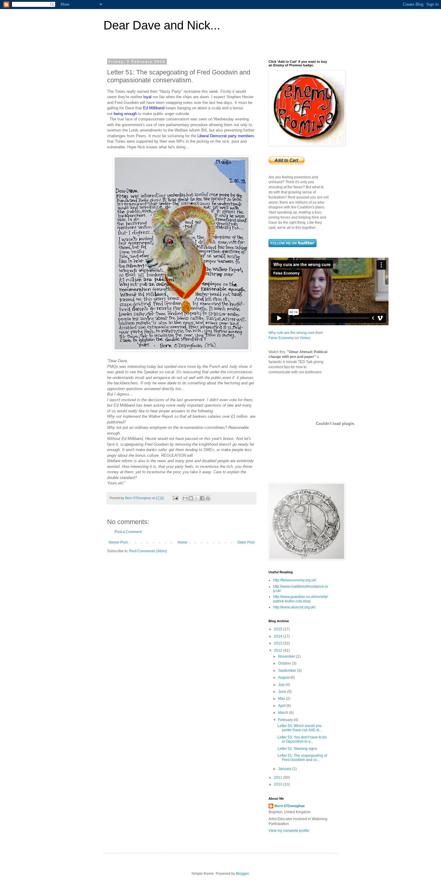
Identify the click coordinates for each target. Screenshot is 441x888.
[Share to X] (197, 498)
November (287, 656)
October (285, 663)
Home (183, 542)
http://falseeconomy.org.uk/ (294, 580)
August (284, 677)
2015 (278, 629)
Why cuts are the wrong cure (291, 333)
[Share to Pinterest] (208, 498)
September (287, 670)
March (283, 713)
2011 (278, 777)
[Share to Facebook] (202, 498)
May (282, 698)
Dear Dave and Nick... (162, 25)
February (286, 720)
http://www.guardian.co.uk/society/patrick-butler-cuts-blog (300, 599)
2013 (278, 643)
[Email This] (185, 498)
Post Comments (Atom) (148, 551)
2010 (278, 784)
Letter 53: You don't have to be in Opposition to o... (302, 739)
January (285, 769)
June (282, 691)
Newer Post (118, 542)
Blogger (242, 873)
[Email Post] (175, 498)
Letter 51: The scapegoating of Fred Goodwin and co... (302, 757)
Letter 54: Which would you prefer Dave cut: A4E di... (300, 728)
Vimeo (305, 338)
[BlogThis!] (191, 498)
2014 (278, 636)
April (282, 706)
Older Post (245, 542)
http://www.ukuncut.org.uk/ (294, 607)
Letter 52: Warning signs (297, 749)
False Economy (281, 338)
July (282, 685)
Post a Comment (128, 532)
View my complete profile (288, 831)
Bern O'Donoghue (289, 806)
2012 (278, 650)
